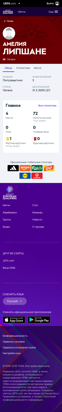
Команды (37, 212)
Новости (37, 219)
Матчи (37, 68)
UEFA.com (8, 260)
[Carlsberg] (37, 168)
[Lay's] (48, 168)
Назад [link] (10, 20)
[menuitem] (30, 11)
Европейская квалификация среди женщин (8, 11)
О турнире (38, 226)
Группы (7, 219)
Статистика (23, 68)
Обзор (8, 68)
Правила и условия (14, 341)
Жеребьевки (10, 212)
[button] (52, 11)
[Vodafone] (37, 176)
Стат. (35, 205)
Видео (6, 226)
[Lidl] (25, 176)
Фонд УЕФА (9, 267)
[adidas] (13, 168)
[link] (22, 11)
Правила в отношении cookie (19, 347)
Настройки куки (12, 353)
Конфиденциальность (15, 335)
